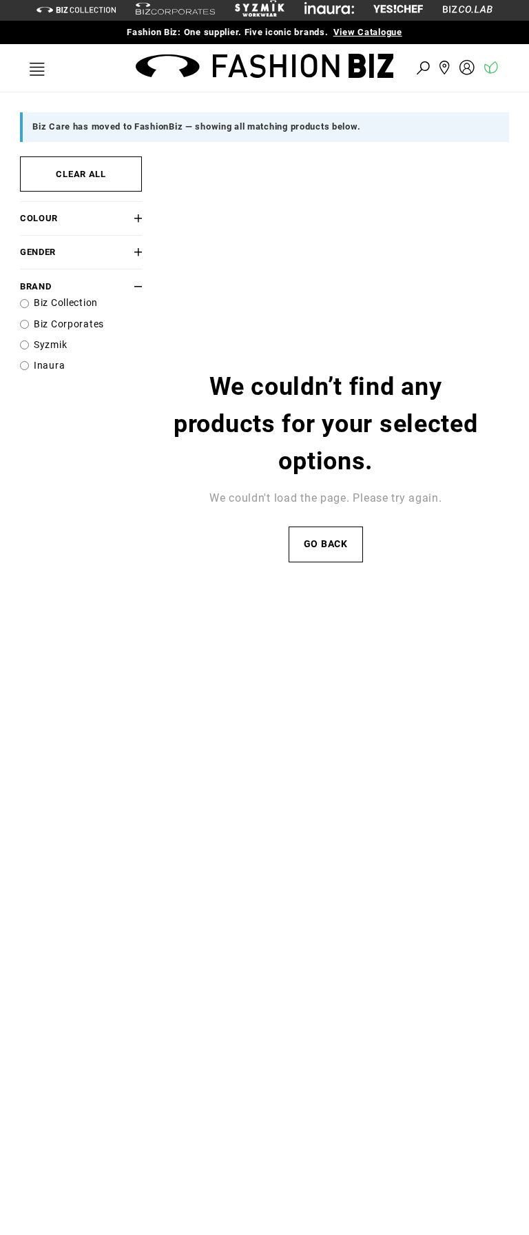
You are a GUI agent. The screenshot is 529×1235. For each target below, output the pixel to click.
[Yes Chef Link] (398, 10)
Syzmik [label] (50, 345)
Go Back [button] (326, 544)
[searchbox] (347, 67)
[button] (132, 218)
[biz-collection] (76, 10)
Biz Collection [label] (66, 303)
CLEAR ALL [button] (80, 174)
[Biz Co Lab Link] (467, 10)
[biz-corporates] (175, 11)
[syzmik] (259, 10)
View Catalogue (367, 32)
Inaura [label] (49, 365)
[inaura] (329, 10)
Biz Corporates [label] (69, 324)
